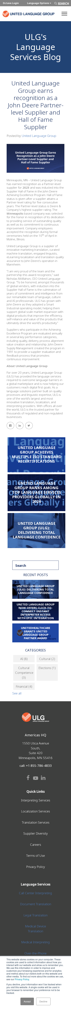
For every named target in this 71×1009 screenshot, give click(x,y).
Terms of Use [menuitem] (35, 855)
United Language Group (39, 136)
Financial (24, 686)
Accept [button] (27, 1001)
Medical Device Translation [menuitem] (35, 928)
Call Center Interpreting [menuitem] (35, 893)
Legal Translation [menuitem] (35, 915)
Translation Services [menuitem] (35, 822)
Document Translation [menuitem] (35, 904)
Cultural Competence (24, 673)
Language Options (38, 3)
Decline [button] (43, 1001)
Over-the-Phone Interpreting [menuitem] (35, 955)
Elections (47, 668)
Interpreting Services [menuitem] (35, 800)
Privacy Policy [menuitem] (35, 867)
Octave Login (11, 3)
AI (24, 659)
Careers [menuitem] (35, 844)
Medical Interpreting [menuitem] (35, 942)
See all (17, 693)
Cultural (47, 659)
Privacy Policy (22, 979)
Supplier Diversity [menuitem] (35, 833)
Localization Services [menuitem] (35, 811)
